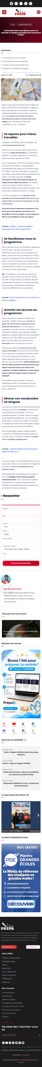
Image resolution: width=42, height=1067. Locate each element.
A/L (13, 24)
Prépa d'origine (7, 538)
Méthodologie (25, 24)
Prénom (5, 508)
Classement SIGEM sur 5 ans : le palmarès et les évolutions (21, 784)
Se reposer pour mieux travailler (14, 58)
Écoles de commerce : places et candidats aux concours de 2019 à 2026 (21, 773)
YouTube (14, 726)
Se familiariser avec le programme (15, 61)
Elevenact (26, 1055)
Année (5, 531)
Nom (4, 516)
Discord (4, 733)
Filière (5, 523)
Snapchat (34, 733)
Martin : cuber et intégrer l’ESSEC (16, 763)
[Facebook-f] (3, 1042)
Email (4, 553)
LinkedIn (34, 726)
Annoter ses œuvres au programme (16, 65)
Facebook (24, 733)
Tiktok (23, 726)
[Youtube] (16, 1042)
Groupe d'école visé (9, 546)
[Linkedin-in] (13, 1042)
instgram (5, 726)
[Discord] (23, 1042)
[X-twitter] (6, 1042)
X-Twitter (14, 733)
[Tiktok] (19, 1042)
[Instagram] (9, 1042)
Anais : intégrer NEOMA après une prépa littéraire (21, 753)
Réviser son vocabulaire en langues (16, 68)
